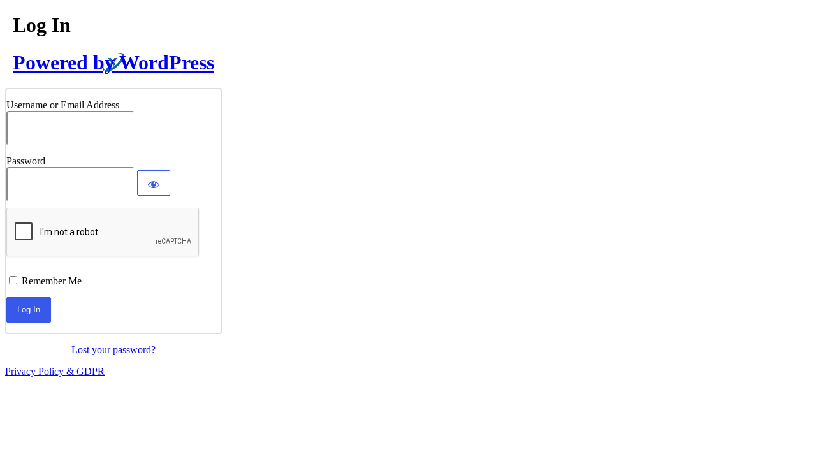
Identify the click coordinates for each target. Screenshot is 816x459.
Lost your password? (113, 349)
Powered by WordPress (113, 62)
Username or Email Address (62, 104)
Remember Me (52, 280)
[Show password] (153, 183)
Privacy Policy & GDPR (55, 371)
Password (25, 161)
